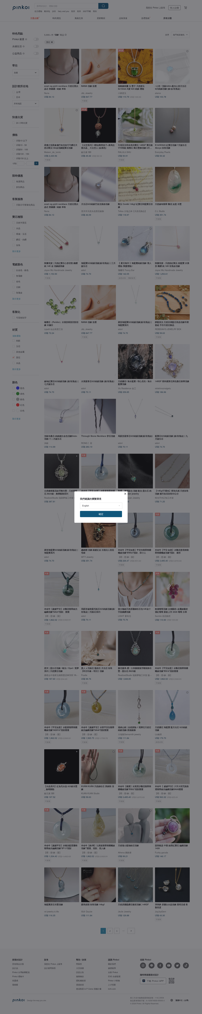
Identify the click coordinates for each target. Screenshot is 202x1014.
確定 (101, 514)
